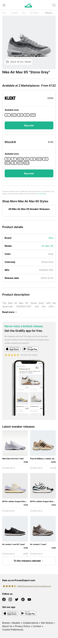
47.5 (33, 115)
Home (5, 12)
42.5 (14, 115)
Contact (37, 626)
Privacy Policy (22, 626)
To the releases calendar (27, 560)
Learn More (42, 194)
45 (26, 115)
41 (7, 115)
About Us (7, 626)
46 (14, 163)
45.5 (7, 163)
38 (7, 159)
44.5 (39, 159)
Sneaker (15, 12)
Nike (25, 12)
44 (20, 115)
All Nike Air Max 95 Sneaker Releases (29, 209)
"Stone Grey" (50, 12)
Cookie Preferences (12, 629)
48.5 (26, 163)
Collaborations (30, 622)
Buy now (29, 125)
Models (16, 622)
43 (26, 159)
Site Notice (47, 622)
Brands (6, 622)
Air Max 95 (36, 12)
